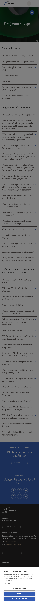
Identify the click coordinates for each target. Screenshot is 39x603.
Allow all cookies (19, 598)
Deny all (19, 593)
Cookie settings (19, 588)
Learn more (7, 583)
